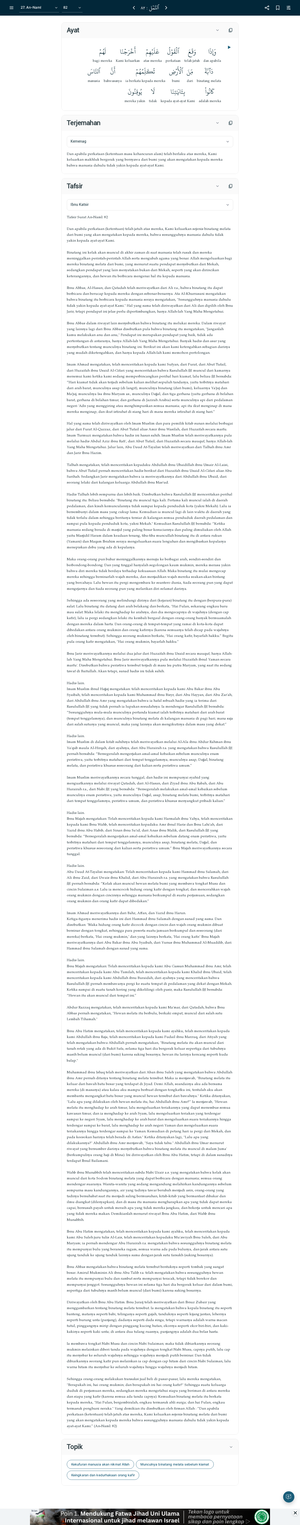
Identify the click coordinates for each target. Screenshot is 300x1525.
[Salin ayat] (231, 30)
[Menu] (11, 8)
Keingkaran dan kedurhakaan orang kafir (103, 1475)
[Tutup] (295, 1513)
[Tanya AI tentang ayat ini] (288, 1497)
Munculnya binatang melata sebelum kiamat (174, 1464)
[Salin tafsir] (231, 186)
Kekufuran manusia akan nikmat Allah (100, 1464)
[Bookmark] (278, 8)
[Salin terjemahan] (231, 123)
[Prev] (134, 8)
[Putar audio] (228, 47)
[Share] (267, 8)
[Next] (166, 8)
